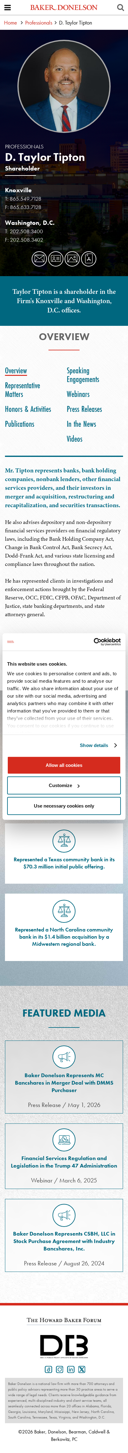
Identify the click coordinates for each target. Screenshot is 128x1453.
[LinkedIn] (70, 1368)
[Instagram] (58, 1368)
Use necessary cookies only (64, 805)
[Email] (39, 258)
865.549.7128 (25, 198)
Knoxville (18, 190)
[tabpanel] (64, 546)
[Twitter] (81, 1368)
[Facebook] (47, 1368)
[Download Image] (72, 258)
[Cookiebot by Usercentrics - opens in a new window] (93, 642)
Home (10, 22)
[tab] (17, 370)
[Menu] (7, 7)
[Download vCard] (55, 258)
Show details (94, 745)
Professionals (38, 22)
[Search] (120, 7)
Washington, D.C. (30, 223)
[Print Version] (88, 258)
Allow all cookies (64, 764)
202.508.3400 (26, 231)
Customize (60, 785)
